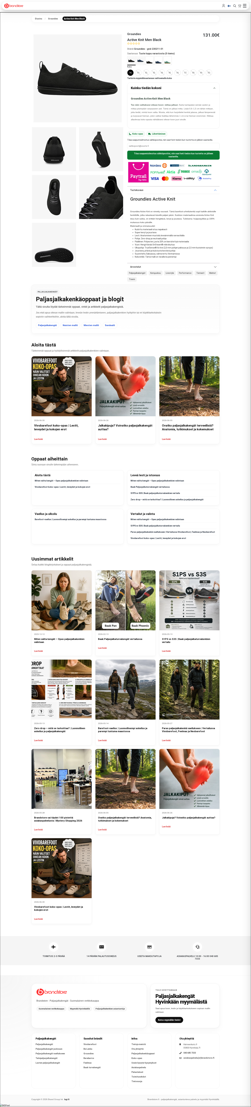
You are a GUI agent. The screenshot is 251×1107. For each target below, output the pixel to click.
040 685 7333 (189, 1053)
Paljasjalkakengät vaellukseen (50, 1053)
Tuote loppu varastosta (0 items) (157, 53)
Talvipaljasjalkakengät (47, 1058)
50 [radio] (209, 73)
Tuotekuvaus (136, 190)
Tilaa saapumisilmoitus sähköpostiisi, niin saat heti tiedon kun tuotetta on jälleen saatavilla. (173, 155)
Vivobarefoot (90, 1044)
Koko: (129, 67)
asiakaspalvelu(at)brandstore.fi (198, 1058)
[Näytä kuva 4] (54, 197)
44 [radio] (162, 73)
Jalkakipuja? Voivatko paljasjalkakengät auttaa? (188, 817)
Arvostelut (135, 266)
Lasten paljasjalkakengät (48, 1063)
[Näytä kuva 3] (101, 149)
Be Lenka (88, 1049)
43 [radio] (154, 73)
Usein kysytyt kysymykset (143, 1063)
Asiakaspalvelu (138, 1067)
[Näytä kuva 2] (54, 149)
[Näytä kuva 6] (54, 245)
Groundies (89, 1053)
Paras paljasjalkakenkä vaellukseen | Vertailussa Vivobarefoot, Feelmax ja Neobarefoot (173, 532)
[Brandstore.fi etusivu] (51, 992)
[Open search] (234, 6)
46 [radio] (177, 73)
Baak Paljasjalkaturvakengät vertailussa (150, 487)
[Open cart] (239, 6)
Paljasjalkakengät (47, 325)
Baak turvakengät (92, 1067)
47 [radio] (185, 73)
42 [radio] (146, 73)
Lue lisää (38, 439)
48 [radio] (193, 73)
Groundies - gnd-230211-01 (148, 49)
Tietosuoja (136, 1081)
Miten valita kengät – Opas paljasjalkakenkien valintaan (61, 481)
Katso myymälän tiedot (169, 1020)
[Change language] (229, 6)
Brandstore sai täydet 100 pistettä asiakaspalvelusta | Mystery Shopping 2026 (58, 819)
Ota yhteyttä (137, 1049)
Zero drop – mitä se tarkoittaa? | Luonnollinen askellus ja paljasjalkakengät (167, 499)
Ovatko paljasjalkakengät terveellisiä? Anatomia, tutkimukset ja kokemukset (125, 819)
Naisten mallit (70, 325)
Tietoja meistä (138, 1044)
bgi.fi (66, 1099)
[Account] (223, 6)
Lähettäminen (158, 134)
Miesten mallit (91, 325)
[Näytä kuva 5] (101, 197)
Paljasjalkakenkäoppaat (143, 1053)
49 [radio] (201, 73)
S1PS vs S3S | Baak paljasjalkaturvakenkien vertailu (155, 493)
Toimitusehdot (138, 1077)
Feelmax (88, 1063)
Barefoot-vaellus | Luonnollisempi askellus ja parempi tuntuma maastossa (70, 519)
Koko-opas (137, 134)
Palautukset (137, 1072)
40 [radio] (130, 73)
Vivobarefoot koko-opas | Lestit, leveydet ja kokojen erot (62, 487)
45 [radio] (169, 73)
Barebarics (89, 1058)
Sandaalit (110, 325)
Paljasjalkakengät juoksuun (49, 1049)
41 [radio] (138, 73)
